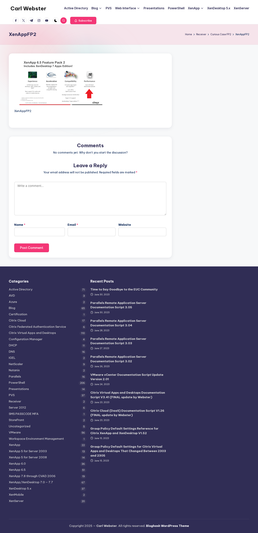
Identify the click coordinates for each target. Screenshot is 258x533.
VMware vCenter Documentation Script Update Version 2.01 (126, 377)
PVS (12, 395)
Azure (13, 302)
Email (73, 225)
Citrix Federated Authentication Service (37, 327)
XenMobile (16, 495)
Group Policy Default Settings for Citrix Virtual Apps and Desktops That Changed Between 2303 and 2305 (128, 451)
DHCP (13, 345)
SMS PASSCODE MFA (24, 414)
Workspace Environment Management (36, 439)
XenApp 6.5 (17, 470)
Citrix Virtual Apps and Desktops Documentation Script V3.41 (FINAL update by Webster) (127, 395)
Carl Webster (28, 8)
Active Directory (20, 289)
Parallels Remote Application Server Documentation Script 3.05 (118, 305)
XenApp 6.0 (17, 464)
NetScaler (16, 364)
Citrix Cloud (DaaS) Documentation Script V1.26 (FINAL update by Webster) (127, 413)
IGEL (12, 358)
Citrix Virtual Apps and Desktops (32, 333)
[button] (83, 20)
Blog (12, 308)
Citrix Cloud (17, 320)
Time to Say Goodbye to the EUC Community (124, 289)
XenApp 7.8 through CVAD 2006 (32, 476)
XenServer (16, 501)
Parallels (15, 376)
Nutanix (14, 370)
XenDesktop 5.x (20, 488)
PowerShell (17, 383)
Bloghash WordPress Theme (167, 526)
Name (19, 225)
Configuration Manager (25, 339)
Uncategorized (19, 426)
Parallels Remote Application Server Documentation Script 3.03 (118, 341)
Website (124, 225)
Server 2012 (17, 407)
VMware (15, 432)
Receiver (15, 401)
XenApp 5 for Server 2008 (28, 457)
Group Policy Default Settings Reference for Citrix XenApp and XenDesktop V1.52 (124, 431)
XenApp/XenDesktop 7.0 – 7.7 (31, 482)
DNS (12, 352)
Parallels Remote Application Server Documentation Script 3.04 (118, 323)
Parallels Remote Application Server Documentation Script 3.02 (118, 359)
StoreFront (16, 420)
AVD (12, 295)
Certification (18, 314)
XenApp (14, 445)
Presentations (19, 389)
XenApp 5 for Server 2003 (28, 451)
